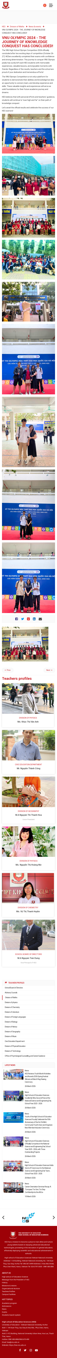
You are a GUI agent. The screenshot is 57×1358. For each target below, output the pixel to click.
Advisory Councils (11, 993)
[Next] (53, 1217)
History (4, 1283)
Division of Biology (11, 1022)
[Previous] (3, 1217)
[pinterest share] (28, 619)
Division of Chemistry (12, 1007)
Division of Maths (11, 997)
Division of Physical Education (15, 1046)
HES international (45, 5)
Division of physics (11, 1002)
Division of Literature (12, 1012)
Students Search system (11, 1315)
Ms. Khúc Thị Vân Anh (28, 722)
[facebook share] (16, 619)
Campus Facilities (9, 1294)
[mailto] (40, 619)
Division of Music (10, 1036)
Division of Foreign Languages (15, 1017)
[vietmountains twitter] (25, 1350)
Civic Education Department (15, 1041)
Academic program (9, 1303)
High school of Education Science (15, 1277)
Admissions (6, 1306)
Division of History (11, 1027)
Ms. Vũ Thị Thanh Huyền (28, 911)
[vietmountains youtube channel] (36, 1350)
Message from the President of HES (15, 1280)
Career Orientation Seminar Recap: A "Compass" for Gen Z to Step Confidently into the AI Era (38, 1189)
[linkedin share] (34, 619)
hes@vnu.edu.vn (13, 1342)
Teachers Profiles (8, 1291)
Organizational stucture (11, 1289)
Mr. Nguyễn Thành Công (28, 768)
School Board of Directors (14, 988)
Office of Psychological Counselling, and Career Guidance (25, 1056)
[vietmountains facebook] (20, 1350)
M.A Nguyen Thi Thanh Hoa (28, 815)
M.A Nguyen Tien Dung (28, 958)
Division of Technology (13, 1051)
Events (4, 1312)
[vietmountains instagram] (30, 1350)
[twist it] (22, 619)
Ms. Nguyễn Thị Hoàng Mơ (28, 865)
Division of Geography (12, 1032)
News (4, 1309)
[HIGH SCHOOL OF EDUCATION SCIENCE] (6, 5)
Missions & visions (9, 1286)
